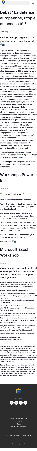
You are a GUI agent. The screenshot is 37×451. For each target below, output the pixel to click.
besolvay (5, 32)
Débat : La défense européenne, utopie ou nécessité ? (18, 18)
